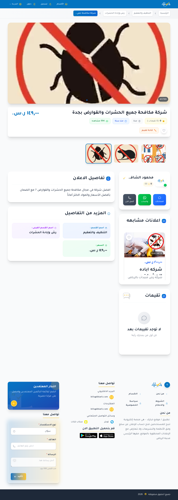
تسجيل (44, 4)
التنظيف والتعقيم (142, 13)
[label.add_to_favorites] (164, 130)
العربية (15, 4)
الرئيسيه (164, 13)
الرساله (51, 454)
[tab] (153, 153)
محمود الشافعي (140, 178)
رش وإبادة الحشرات (115, 13)
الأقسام (60, 4)
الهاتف (51, 440)
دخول (29, 4)
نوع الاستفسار (47, 425)
